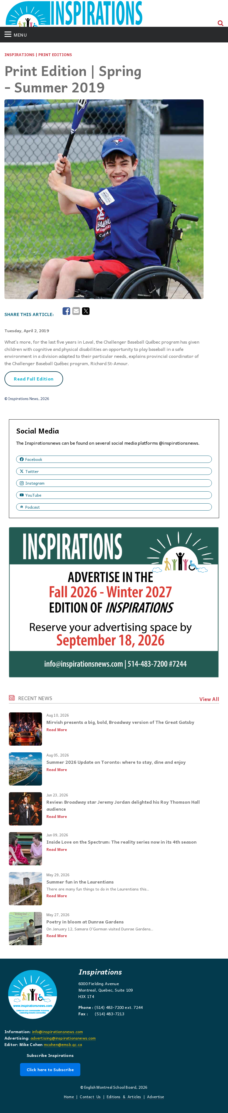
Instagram (34, 483)
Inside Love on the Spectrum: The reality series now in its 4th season (121, 841)
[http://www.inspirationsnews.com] (73, 16)
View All (209, 699)
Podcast (32, 507)
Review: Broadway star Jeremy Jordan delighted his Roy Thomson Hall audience (123, 805)
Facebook (33, 459)
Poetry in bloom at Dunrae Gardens (85, 921)
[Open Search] (221, 23)
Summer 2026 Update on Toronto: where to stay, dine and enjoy (116, 761)
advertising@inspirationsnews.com (63, 1038)
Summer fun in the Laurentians (80, 881)
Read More (56, 730)
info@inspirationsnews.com (57, 1031)
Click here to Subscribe (50, 1069)
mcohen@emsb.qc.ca (63, 1044)
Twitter (32, 471)
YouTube (33, 495)
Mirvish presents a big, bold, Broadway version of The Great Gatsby (120, 722)
